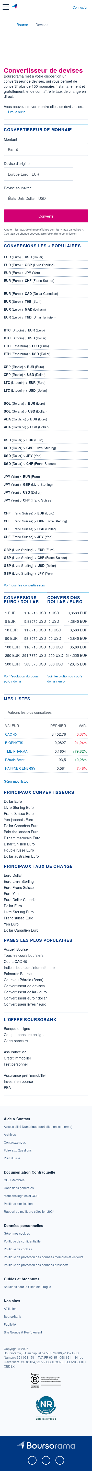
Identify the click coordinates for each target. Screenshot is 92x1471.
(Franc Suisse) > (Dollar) (30, 528)
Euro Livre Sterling (19, 881)
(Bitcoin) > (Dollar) (25, 338)
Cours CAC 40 (15, 961)
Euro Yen (11, 893)
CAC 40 (11, 734)
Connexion (80, 7)
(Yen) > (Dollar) (22, 492)
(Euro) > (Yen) (22, 272)
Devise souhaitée (18, 188)
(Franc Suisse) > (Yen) (28, 536)
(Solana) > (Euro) (24, 403)
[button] (6, 7)
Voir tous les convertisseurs (24, 585)
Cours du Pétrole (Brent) (23, 979)
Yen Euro (11, 924)
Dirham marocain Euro (22, 837)
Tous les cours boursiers (23, 955)
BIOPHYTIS (14, 742)
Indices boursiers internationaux (29, 967)
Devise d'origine (17, 163)
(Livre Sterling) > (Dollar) (30, 565)
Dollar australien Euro (21, 856)
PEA (7, 1087)
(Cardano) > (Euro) (25, 419)
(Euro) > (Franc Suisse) (29, 280)
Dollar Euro (13, 801)
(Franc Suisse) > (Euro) (29, 513)
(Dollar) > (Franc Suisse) (30, 463)
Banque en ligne (17, 1028)
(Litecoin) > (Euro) (24, 382)
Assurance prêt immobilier (25, 1075)
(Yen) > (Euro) (22, 476)
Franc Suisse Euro (19, 813)
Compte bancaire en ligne (24, 1034)
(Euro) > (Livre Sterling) (29, 264)
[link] (38, 1126)
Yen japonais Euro (18, 819)
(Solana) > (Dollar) (25, 411)
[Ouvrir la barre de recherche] (59, 7)
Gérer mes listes (16, 781)
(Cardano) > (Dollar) (26, 426)
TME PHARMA (16, 751)
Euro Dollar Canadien (21, 899)
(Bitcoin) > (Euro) (24, 330)
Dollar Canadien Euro (21, 825)
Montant (10, 139)
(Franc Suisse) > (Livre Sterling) (35, 521)
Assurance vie (15, 1051)
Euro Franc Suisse (19, 887)
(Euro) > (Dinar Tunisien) (29, 317)
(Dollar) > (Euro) (23, 439)
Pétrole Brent (15, 759)
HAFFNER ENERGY (20, 768)
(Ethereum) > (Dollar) (27, 353)
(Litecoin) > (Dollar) (25, 390)
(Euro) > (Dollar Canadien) (31, 293)
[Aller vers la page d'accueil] (15, 7)
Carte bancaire (16, 1040)
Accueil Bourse (16, 949)
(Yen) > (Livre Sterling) (28, 484)
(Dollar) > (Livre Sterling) (30, 447)
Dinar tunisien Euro (19, 843)
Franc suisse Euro (18, 917)
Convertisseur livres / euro (25, 1004)
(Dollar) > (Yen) (22, 455)
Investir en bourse (18, 1081)
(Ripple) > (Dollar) (24, 374)
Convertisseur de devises (24, 985)
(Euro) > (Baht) (22, 301)
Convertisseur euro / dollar (25, 997)
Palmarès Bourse (18, 973)
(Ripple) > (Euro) (24, 366)
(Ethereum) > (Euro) (26, 345)
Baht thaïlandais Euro (21, 831)
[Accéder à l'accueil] (7, 24)
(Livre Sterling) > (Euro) (29, 549)
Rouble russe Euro (19, 850)
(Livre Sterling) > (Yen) (28, 573)
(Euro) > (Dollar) (23, 256)
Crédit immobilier (17, 1057)
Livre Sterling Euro (19, 807)
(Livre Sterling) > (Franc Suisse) (35, 557)
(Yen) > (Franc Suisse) (28, 500)
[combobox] (38, 174)
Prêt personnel (16, 1064)
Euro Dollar (13, 875)
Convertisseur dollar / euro (25, 991)
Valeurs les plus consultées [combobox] (30, 712)
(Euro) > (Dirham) (25, 309)
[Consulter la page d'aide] (66, 7)
